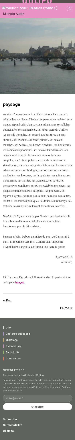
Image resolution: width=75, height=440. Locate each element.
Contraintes (13, 358)
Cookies (8, 430)
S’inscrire (37, 406)
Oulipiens (12, 340)
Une (8, 327)
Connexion (10, 419)
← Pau (7, 300)
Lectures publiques (18, 333)
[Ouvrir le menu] (3, 7)
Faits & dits (12, 352)
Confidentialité (12, 425)
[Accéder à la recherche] (69, 8)
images (19, 282)
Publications (13, 346)
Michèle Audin (13, 14)
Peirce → (66, 308)
